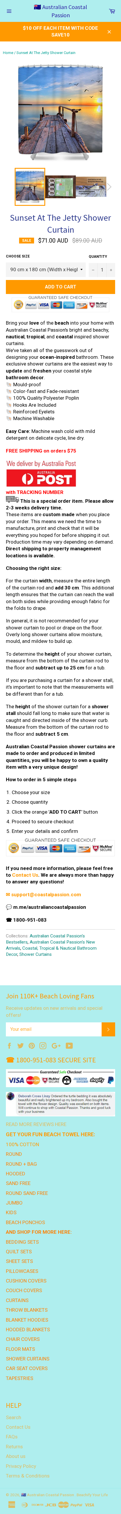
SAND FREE (18, 1183)
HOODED (15, 1174)
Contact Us (25, 875)
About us (16, 1456)
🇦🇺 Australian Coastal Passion (60, 11)
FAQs (12, 1437)
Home (8, 53)
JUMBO (14, 1203)
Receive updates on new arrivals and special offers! (54, 1011)
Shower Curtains (35, 954)
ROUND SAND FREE (27, 1193)
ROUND (14, 1154)
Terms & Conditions (28, 1476)
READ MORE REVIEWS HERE (36, 1124)
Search (13, 1417)
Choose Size (18, 256)
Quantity (98, 257)
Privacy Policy (21, 1466)
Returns (14, 1446)
